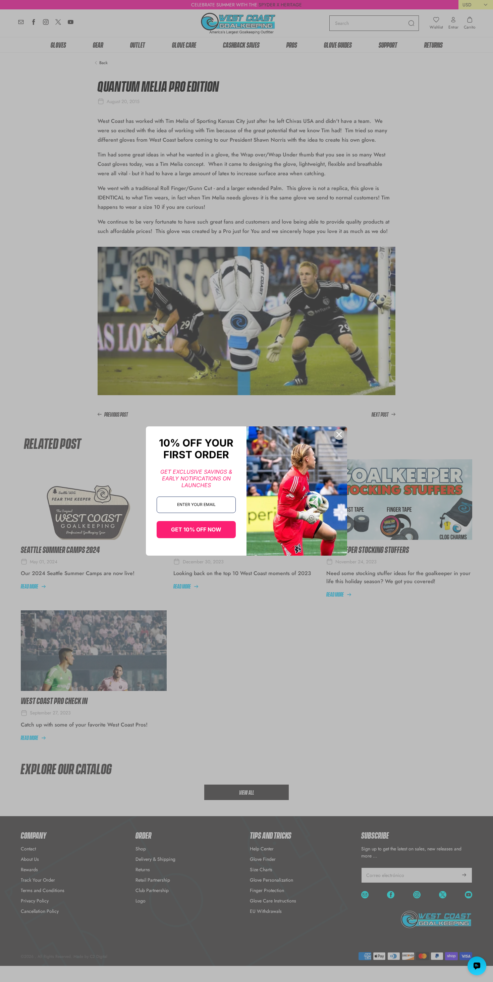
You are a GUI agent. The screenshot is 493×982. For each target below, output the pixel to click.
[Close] (339, 434)
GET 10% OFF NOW (196, 529)
